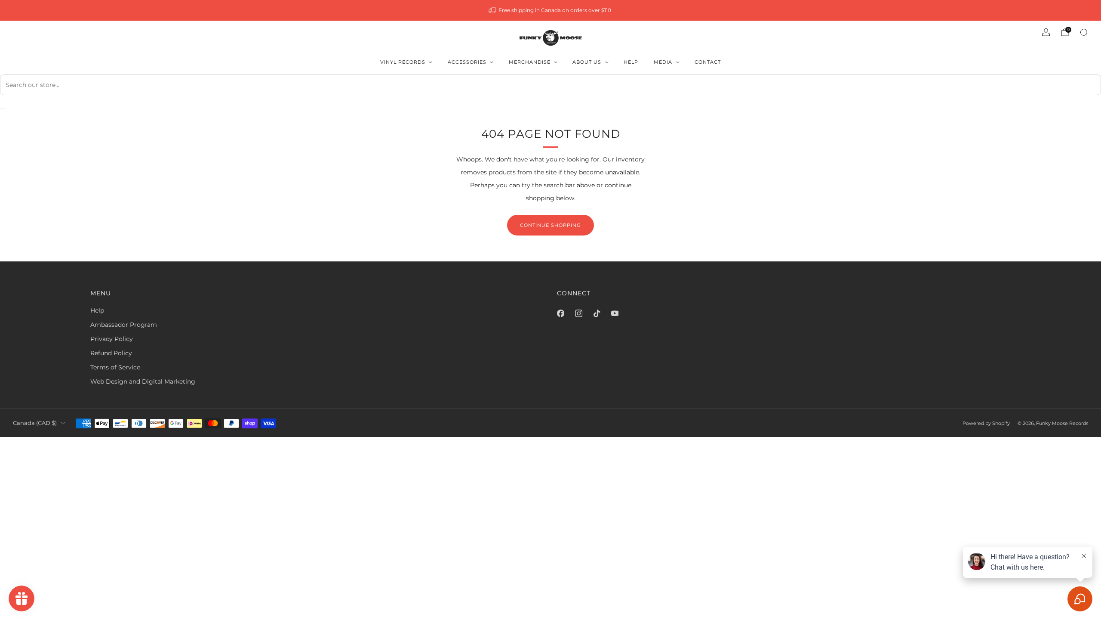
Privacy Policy (111, 339)
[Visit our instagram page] (578, 313)
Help (631, 62)
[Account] (1046, 32)
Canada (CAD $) (35, 423)
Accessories (467, 62)
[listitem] (550, 10)
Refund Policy (111, 353)
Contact (708, 62)
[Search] (1083, 32)
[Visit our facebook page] (560, 313)
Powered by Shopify (986, 423)
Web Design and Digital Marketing (142, 381)
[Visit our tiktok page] (596, 313)
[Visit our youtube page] (615, 313)
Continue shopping (550, 225)
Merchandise (529, 62)
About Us (586, 62)
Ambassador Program (123, 325)
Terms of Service (115, 367)
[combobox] (550, 84)
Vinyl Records (402, 62)
